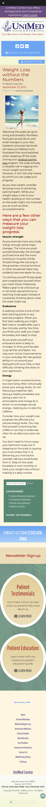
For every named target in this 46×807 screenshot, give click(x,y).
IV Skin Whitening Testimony (22, 496)
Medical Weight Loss (23, 724)
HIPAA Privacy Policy (23, 756)
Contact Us (23, 752)
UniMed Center (23, 772)
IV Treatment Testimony (20, 499)
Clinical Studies (23, 733)
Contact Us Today (23, 535)
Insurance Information (23, 747)
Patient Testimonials (18, 515)
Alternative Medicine (23, 728)
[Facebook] (17, 46)
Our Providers (23, 742)
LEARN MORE (24, 616)
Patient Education (23, 647)
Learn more (29, 15)
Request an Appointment (24, 53)
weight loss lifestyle (24, 90)
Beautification (23, 738)
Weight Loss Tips (13, 83)
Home (23, 714)
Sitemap (23, 761)
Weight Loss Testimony (20, 503)
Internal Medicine (23, 719)
